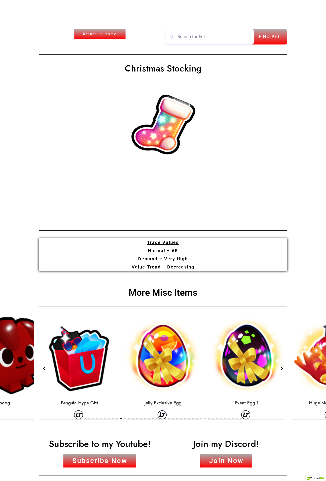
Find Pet (269, 37)
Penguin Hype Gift (79, 403)
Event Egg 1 (247, 403)
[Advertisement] (163, 192)
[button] (85, 418)
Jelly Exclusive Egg (162, 403)
